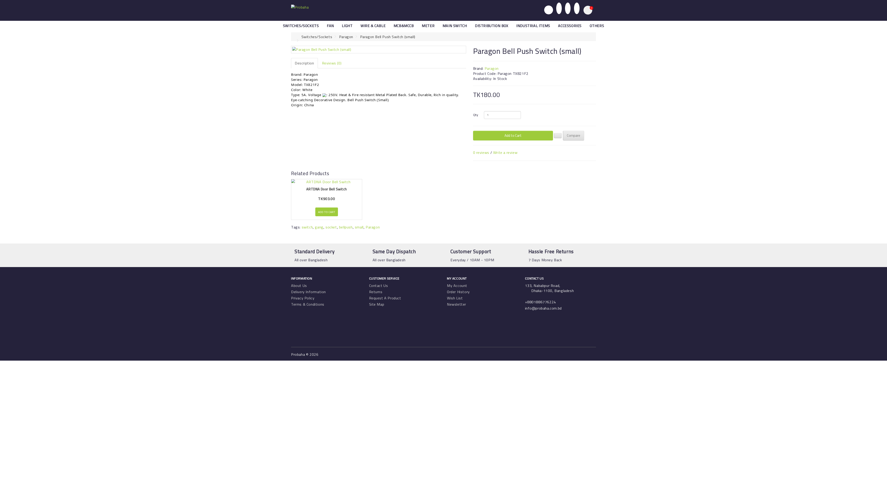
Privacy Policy (302, 298)
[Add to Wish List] (558, 135)
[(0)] (568, 8)
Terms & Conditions (307, 304)
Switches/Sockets (301, 25)
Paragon (346, 36)
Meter (428, 25)
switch (307, 227)
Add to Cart (513, 135)
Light (347, 25)
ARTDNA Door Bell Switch (326, 189)
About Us (299, 285)
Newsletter (456, 304)
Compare (573, 135)
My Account (457, 285)
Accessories (570, 25)
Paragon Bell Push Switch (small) (387, 36)
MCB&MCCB (404, 25)
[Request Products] (577, 8)
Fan (330, 25)
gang (319, 227)
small (359, 227)
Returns (376, 291)
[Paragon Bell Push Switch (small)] (378, 49)
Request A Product (385, 298)
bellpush (346, 227)
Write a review (505, 152)
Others (597, 25)
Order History (458, 291)
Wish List (455, 298)
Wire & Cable (373, 25)
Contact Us (378, 285)
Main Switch (455, 25)
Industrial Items (533, 25)
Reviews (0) (332, 63)
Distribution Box (491, 25)
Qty (475, 114)
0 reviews (481, 152)
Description (304, 63)
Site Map (376, 304)
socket (331, 227)
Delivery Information (308, 291)
